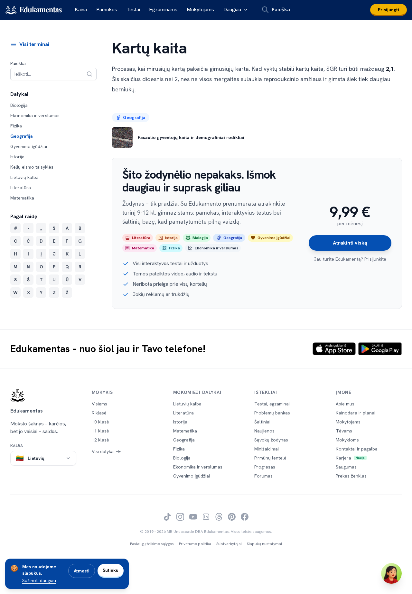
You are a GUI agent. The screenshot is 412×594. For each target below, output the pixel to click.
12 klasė (100, 440)
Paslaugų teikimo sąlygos (152, 543)
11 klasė (100, 431)
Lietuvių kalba (24, 177)
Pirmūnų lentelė (270, 458)
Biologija (19, 105)
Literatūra (20, 187)
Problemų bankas (272, 413)
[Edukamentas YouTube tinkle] (193, 517)
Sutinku (110, 570)
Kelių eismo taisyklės (31, 167)
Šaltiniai (262, 422)
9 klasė (99, 413)
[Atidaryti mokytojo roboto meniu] (391, 573)
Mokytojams (200, 9)
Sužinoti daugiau (39, 580)
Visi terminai (34, 44)
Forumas (263, 476)
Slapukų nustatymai (264, 543)
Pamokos (106, 9)
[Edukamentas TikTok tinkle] (167, 517)
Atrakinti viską (350, 242)
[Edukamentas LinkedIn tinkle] (206, 517)
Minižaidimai (266, 449)
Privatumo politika (195, 543)
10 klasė (100, 422)
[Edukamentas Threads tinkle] (219, 517)
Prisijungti (388, 10)
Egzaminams (163, 9)
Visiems (99, 404)
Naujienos (264, 431)
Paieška (18, 63)
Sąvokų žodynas (271, 440)
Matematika (22, 198)
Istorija (17, 157)
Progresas (264, 467)
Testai (133, 9)
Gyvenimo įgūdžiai (28, 146)
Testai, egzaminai (272, 404)
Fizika (16, 126)
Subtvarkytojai (229, 543)
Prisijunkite (375, 259)
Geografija (21, 136)
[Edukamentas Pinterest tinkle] (232, 517)
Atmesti (81, 571)
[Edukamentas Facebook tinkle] (244, 517)
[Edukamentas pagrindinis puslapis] (43, 395)
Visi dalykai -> (106, 451)
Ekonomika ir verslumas (35, 115)
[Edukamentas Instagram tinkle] (180, 517)
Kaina (81, 9)
